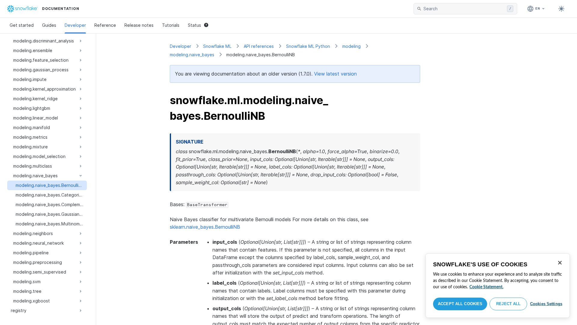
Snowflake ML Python (308, 46)
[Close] (559, 262)
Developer (75, 25)
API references (259, 46)
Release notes (139, 25)
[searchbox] (464, 8)
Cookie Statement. (486, 287)
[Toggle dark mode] (561, 9)
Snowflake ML (217, 46)
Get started (22, 25)
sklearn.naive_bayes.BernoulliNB (205, 227)
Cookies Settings (546, 304)
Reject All (508, 304)
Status (194, 25)
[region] (498, 285)
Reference (105, 25)
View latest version (335, 74)
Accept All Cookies (460, 304)
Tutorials (170, 25)
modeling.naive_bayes (192, 54)
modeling (351, 46)
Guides (49, 25)
